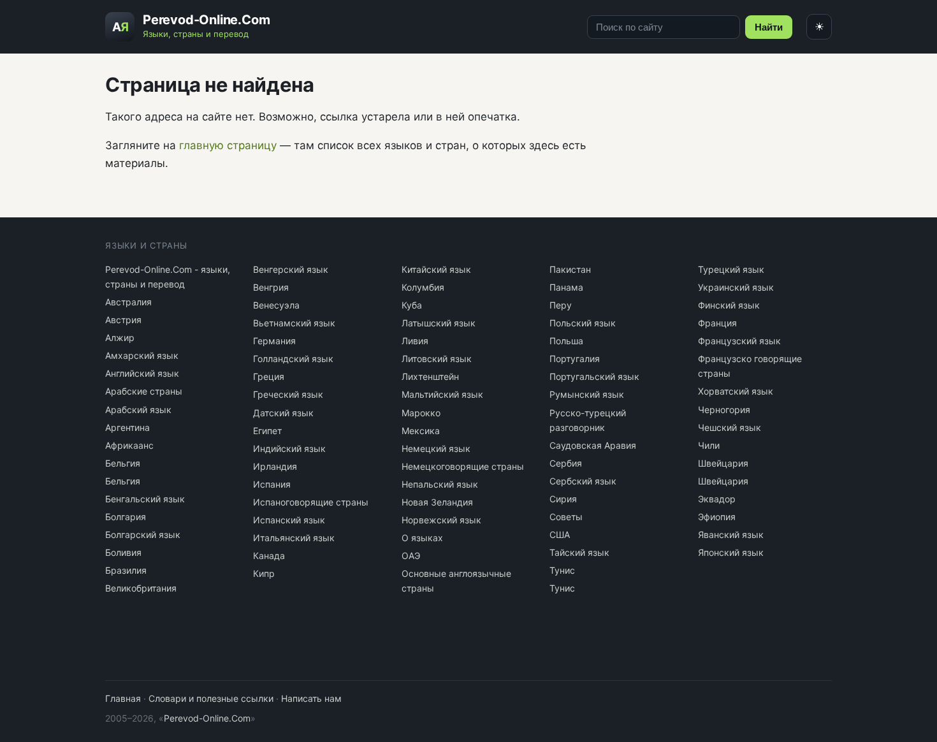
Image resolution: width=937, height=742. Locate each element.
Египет (267, 430)
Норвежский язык (441, 519)
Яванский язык (731, 534)
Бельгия (122, 463)
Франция (717, 322)
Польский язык (582, 322)
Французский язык (739, 340)
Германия (274, 340)
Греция (268, 376)
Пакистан (570, 269)
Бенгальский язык (145, 498)
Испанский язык (289, 519)
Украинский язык (736, 287)
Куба (412, 305)
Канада (269, 555)
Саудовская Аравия (592, 445)
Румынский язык (586, 394)
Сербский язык (582, 481)
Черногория (724, 409)
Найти (769, 27)
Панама (566, 287)
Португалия (574, 358)
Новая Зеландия (437, 502)
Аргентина (127, 427)
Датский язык (283, 412)
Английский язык (142, 373)
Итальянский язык (294, 537)
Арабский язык (138, 409)
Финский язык (729, 305)
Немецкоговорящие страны (463, 466)
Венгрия (271, 287)
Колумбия (423, 287)
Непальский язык (440, 484)
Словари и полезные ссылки (211, 698)
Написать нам (311, 698)
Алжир (119, 337)
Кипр (264, 573)
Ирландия (275, 466)
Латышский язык (439, 322)
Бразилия (126, 570)
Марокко (421, 412)
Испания (272, 484)
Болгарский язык (142, 534)
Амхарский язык (141, 355)
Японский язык (731, 552)
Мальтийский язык (442, 394)
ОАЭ (411, 555)
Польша (566, 340)
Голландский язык (293, 358)
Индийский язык (289, 448)
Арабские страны (143, 391)
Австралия (128, 301)
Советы (566, 516)
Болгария (125, 516)
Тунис (562, 570)
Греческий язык (288, 394)
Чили (709, 445)
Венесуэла (276, 305)
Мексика (421, 430)
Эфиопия (717, 516)
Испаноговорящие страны (310, 502)
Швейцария (723, 463)
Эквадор (717, 498)
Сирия (563, 498)
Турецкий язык (731, 269)
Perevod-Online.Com (207, 718)
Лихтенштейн (430, 376)
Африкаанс (129, 445)
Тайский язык (579, 552)
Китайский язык (436, 269)
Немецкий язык (436, 448)
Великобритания (141, 588)
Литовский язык (437, 358)
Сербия (565, 463)
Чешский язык (729, 427)
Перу (560, 305)
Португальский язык (594, 376)
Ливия (415, 340)
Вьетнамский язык (294, 322)
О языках (422, 537)
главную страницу (228, 145)
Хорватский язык (735, 391)
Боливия (123, 552)
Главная (123, 698)
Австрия (123, 319)
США (559, 534)
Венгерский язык (290, 269)
